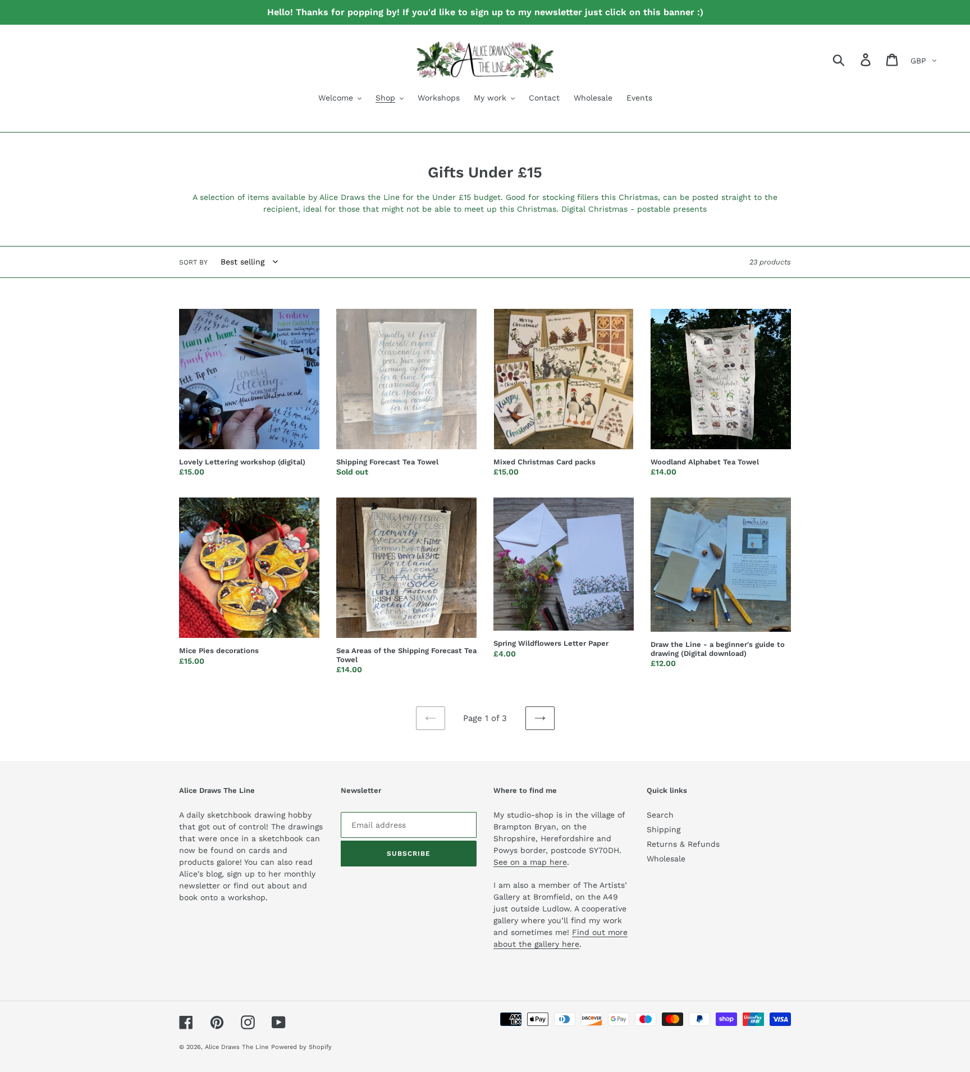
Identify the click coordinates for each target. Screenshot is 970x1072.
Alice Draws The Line (236, 1047)
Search (660, 814)
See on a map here (530, 861)
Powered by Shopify (301, 1047)
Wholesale (666, 858)
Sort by (193, 262)
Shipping (663, 829)
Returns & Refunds (683, 844)
